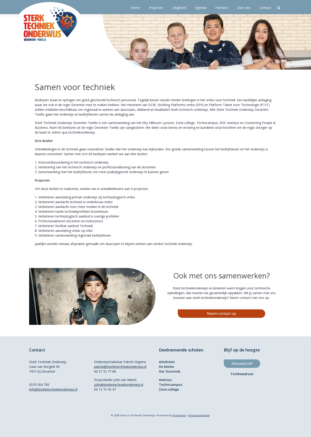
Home (135, 7)
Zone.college (169, 389)
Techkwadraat (242, 374)
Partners (221, 7)
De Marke (166, 366)
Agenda (200, 7)
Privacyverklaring (198, 415)
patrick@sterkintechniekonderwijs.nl (120, 366)
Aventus (165, 380)
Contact (265, 7)
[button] (279, 8)
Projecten (156, 7)
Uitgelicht (179, 7)
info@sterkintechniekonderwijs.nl (53, 389)
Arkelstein (167, 362)
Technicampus (170, 384)
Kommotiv (179, 415)
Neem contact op (221, 313)
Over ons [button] (243, 7)
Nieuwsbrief (242, 363)
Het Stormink (169, 371)
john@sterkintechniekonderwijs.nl (118, 384)
